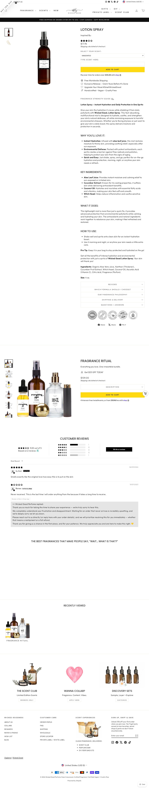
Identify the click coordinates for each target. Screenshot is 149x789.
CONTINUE (53, 411)
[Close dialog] (114, 374)
